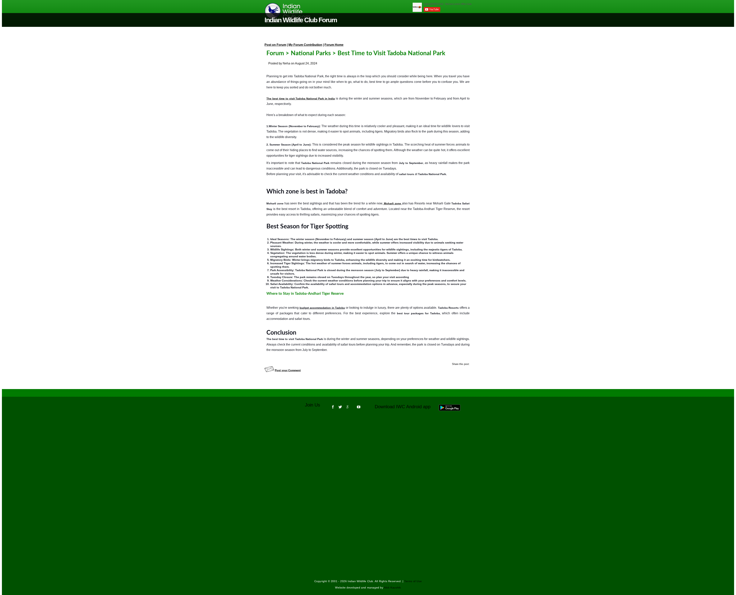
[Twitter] (340, 405)
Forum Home (333, 44)
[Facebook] (333, 405)
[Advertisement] (368, 466)
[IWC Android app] (453, 406)
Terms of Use (413, 581)
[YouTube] (358, 405)
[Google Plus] (347, 405)
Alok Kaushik (392, 587)
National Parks (311, 53)
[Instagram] (364, 405)
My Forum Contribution (305, 44)
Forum (275, 53)
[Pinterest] (353, 405)
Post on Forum (275, 44)
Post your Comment (288, 370)
